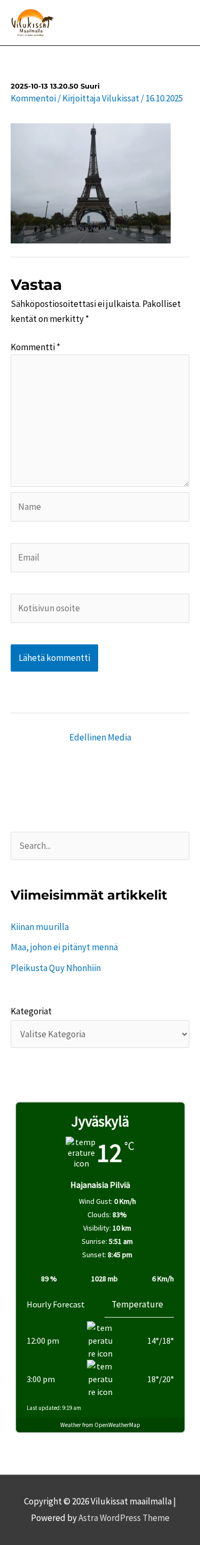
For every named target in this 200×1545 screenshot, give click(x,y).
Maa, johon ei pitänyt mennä (64, 947)
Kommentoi (33, 98)
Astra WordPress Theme (124, 1518)
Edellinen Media (100, 737)
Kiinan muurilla (40, 927)
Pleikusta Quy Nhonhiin (56, 968)
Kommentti (35, 347)
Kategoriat (31, 1011)
